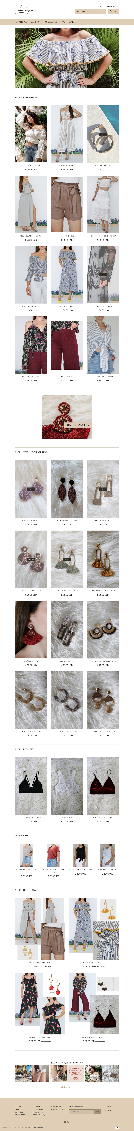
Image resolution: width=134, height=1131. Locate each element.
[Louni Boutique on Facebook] (65, 1122)
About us (18, 1109)
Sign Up (97, 1112)
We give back (20, 1115)
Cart (115, 11)
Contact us (19, 1112)
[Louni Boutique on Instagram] (68, 1122)
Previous (19, 58)
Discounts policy (39, 1115)
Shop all (18, 1107)
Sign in (102, 6)
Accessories (51, 22)
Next (115, 58)
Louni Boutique (25, 1128)
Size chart (36, 1107)
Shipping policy (38, 1112)
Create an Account (113, 6)
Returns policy (38, 1109)
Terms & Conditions (58, 1109)
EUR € (11, 1127)
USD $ (5, 1127)
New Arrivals (21, 22)
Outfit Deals (68, 22)
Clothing (35, 22)
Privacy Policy (56, 1107)
